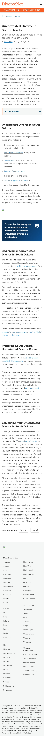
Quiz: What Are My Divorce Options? (22, 10)
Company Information (28, 649)
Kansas (6, 629)
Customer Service (30, 654)
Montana (6, 674)
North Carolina (29, 570)
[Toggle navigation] (40, 4)
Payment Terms (29, 675)
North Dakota (28, 574)
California (7, 578)
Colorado (6, 582)
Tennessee (27, 609)
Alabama (6, 562)
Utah (25, 617)
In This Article (12, 111)
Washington (28, 630)
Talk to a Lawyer (29, 658)
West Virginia (28, 634)
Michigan (6, 657)
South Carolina (29, 599)
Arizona (6, 570)
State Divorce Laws (11, 558)
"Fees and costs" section (27, 441)
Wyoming (27, 642)
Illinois (5, 617)
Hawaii (6, 609)
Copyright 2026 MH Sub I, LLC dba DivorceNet (20, 706)
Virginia (26, 626)
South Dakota (28, 605)
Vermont (26, 622)
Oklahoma (27, 582)
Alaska (6, 566)
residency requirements (27, 266)
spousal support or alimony (16, 180)
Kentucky (6, 633)
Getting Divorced (13, 16)
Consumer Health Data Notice (20, 733)
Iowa (5, 625)
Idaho (5, 613)
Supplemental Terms (14, 731)
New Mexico (28, 562)
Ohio (25, 578)
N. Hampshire (8, 686)
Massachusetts (9, 653)
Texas (25, 613)
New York (27, 566)
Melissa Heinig (8, 42)
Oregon (26, 586)
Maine (5, 645)
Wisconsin (27, 638)
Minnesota (7, 661)
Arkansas (7, 574)
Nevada (6, 682)
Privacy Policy (27, 731)
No (33, 530)
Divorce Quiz (28, 666)
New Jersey (7, 690)
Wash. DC (7, 595)
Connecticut (8, 586)
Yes (21, 530)
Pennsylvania (28, 590)
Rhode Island (28, 595)
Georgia (6, 603)
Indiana (6, 621)
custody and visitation (13, 152)
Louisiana (7, 637)
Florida (6, 599)
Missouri (6, 670)
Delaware (7, 590)
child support (9, 160)
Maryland (6, 649)
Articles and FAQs (30, 671)
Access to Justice (33, 388)
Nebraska (7, 678)
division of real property (14, 171)
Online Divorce (29, 662)
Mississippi (7, 665)
